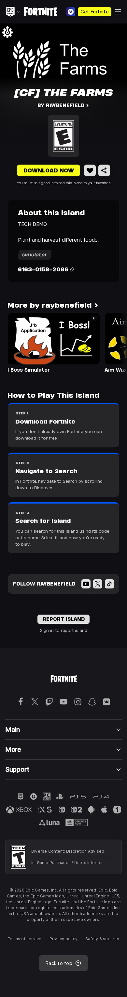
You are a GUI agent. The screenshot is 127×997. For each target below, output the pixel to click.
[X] (97, 583)
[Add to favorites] (90, 170)
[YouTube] (86, 583)
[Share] (104, 170)
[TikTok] (109, 583)
